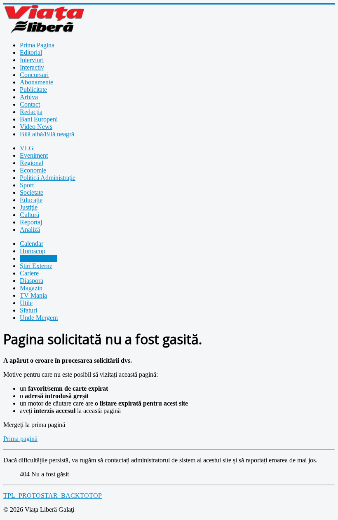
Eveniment (34, 155)
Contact (30, 104)
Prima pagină (20, 438)
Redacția (31, 111)
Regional (31, 162)
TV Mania (33, 295)
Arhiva (29, 96)
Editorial (31, 52)
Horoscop (32, 250)
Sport (27, 185)
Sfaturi (28, 310)
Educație (31, 199)
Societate (31, 192)
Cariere (29, 273)
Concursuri (34, 74)
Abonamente (36, 82)
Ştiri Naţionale (38, 258)
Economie (33, 170)
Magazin (31, 287)
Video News (36, 126)
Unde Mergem (39, 317)
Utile (26, 302)
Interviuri (32, 59)
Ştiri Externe (36, 265)
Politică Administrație (47, 177)
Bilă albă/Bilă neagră (47, 134)
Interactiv (32, 67)
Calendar (31, 243)
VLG (27, 148)
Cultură (29, 214)
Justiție (29, 207)
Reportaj (31, 222)
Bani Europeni (39, 119)
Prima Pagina (37, 45)
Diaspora (31, 280)
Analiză (30, 229)
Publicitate (33, 89)
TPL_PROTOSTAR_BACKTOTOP (52, 495)
